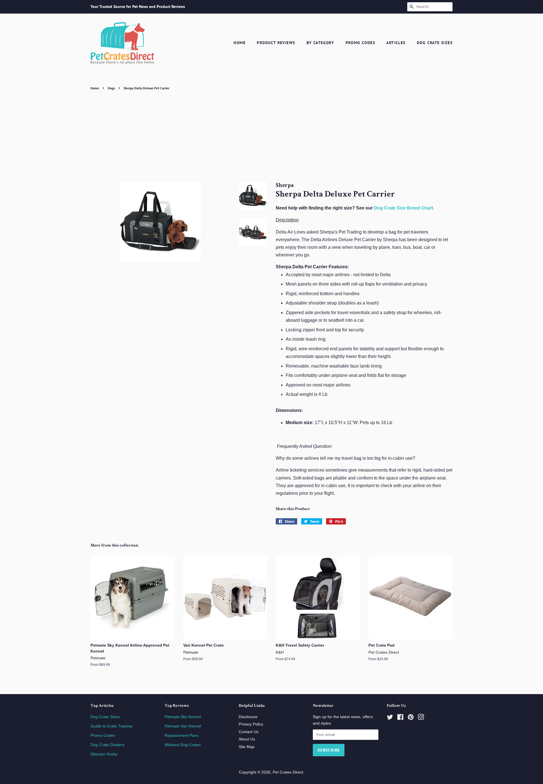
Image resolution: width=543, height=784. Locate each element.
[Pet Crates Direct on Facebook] (400, 718)
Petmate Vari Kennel (183, 726)
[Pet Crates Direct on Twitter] (390, 718)
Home (239, 42)
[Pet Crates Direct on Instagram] (421, 718)
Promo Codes (360, 42)
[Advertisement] (271, 134)
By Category (320, 42)
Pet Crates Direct (288, 772)
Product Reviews (276, 42)
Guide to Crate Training (111, 726)
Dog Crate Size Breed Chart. (404, 208)
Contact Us (248, 732)
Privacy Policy (251, 724)
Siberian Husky (103, 754)
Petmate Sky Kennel (183, 717)
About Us (247, 739)
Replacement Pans (182, 735)
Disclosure (248, 717)
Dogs (111, 88)
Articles (395, 42)
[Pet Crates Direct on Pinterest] (411, 718)
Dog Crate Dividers (107, 745)
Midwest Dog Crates (183, 745)
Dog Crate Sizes (435, 42)
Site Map (247, 747)
